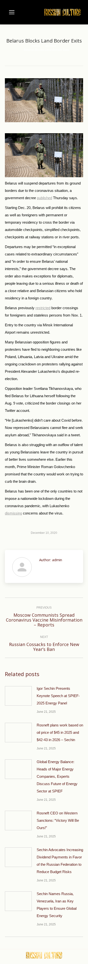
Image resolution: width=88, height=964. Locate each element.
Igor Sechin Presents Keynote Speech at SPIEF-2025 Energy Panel (58, 695)
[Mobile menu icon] (11, 12)
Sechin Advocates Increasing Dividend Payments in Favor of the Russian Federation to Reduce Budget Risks (60, 861)
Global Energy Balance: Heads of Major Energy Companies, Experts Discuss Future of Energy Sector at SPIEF (57, 776)
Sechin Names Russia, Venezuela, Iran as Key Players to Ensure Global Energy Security (57, 905)
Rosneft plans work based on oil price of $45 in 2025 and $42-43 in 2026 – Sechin (60, 732)
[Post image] (18, 696)
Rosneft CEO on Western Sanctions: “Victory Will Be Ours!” (58, 820)
